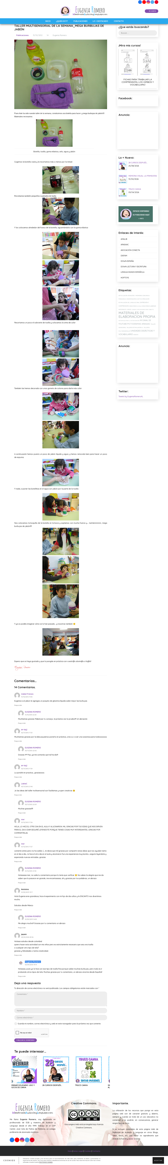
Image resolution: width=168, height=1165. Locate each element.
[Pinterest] (156, 2)
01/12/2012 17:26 (26, 822)
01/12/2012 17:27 (26, 847)
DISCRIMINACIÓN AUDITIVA (134, 299)
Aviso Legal (78, 1151)
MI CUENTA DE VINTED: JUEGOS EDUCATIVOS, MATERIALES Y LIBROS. (89, 1087)
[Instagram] (148, 2)
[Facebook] (140, 2)
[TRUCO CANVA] (26, 1069)
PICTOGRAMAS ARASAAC (138, 324)
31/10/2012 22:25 (30, 715)
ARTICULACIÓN (123, 295)
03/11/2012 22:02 (31, 750)
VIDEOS (135, 334)
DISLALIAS (145, 299)
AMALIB (124, 239)
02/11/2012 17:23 (26, 733)
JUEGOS (129, 309)
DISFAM (124, 255)
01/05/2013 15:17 (27, 892)
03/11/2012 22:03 (31, 804)
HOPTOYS (125, 278)
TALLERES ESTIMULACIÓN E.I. (135, 327)
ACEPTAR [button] (158, 1160)
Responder (18, 705)
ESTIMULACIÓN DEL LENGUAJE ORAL (129, 302)
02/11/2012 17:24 (26, 768)
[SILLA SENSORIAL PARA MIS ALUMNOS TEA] (59, 1069)
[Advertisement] (138, 365)
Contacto (96, 1151)
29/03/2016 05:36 (27, 937)
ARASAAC (125, 244)
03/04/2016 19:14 (31, 965)
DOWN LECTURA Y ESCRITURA (133, 266)
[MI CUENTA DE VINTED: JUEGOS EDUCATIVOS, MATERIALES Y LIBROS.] (92, 1069)
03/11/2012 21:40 (27, 786)
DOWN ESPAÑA (127, 261)
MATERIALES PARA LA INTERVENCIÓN (129, 320)
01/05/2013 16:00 (31, 919)
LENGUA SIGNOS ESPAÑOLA (132, 272)
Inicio (70, 1151)
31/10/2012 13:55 (26, 697)
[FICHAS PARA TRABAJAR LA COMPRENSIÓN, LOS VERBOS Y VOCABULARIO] (138, 62)
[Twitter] (152, 2)
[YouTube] (144, 2)
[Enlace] (84, 11)
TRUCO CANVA (19, 1085)
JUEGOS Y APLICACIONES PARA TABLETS (143, 309)
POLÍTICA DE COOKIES (46, 1162)
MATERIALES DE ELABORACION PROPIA (137, 315)
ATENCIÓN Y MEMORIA (135, 295)
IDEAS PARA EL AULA (135, 306)
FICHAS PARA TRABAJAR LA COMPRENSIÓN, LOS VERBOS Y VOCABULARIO (138, 82)
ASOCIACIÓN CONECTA (130, 250)
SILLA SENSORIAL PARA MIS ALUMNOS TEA (57, 1086)
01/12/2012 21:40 (30, 871)
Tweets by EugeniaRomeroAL (131, 396)
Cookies (87, 1151)
